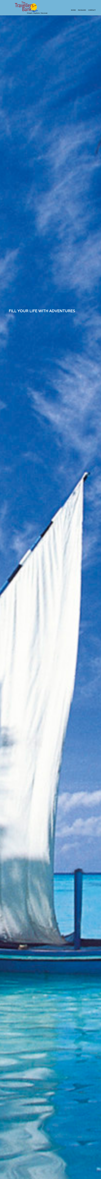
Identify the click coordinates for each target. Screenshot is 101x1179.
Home (73, 10)
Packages (82, 10)
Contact (92, 10)
